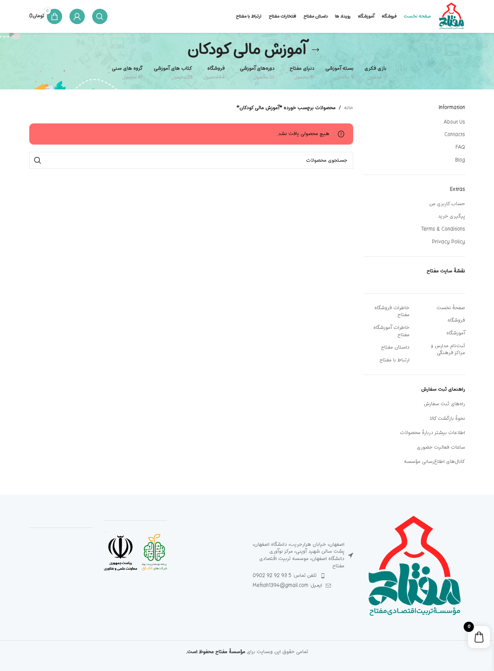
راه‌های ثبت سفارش (444, 404)
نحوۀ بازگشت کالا (447, 418)
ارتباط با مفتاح (395, 360)
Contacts (454, 134)
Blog (460, 160)
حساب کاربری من (447, 204)
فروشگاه (456, 320)
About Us (454, 122)
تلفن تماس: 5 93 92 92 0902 (285, 575)
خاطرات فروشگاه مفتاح (392, 311)
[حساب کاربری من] (77, 16)
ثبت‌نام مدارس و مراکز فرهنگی (448, 349)
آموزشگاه (455, 333)
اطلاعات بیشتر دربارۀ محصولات (432, 433)
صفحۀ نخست (451, 308)
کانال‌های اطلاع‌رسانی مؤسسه (434, 461)
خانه (348, 108)
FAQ (460, 147)
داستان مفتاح (395, 347)
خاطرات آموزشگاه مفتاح (391, 331)
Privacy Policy (448, 242)
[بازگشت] (315, 50)
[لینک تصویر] (414, 568)
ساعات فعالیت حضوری (441, 447)
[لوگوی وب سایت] (451, 16)
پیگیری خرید (451, 216)
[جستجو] (99, 16)
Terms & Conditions (443, 229)
